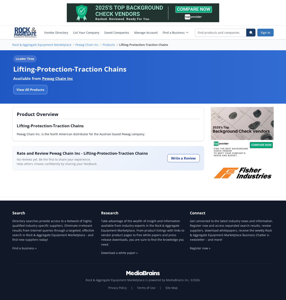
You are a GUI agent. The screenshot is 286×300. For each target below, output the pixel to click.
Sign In (265, 33)
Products (109, 45)
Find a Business (174, 33)
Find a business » (24, 248)
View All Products (30, 90)
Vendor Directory (56, 33)
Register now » (200, 248)
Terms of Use (146, 288)
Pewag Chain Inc (86, 45)
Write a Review (183, 158)
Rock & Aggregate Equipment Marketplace (41, 45)
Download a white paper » (119, 253)
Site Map (171, 288)
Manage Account (146, 33)
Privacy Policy (117, 288)
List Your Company (86, 33)
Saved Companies (116, 33)
